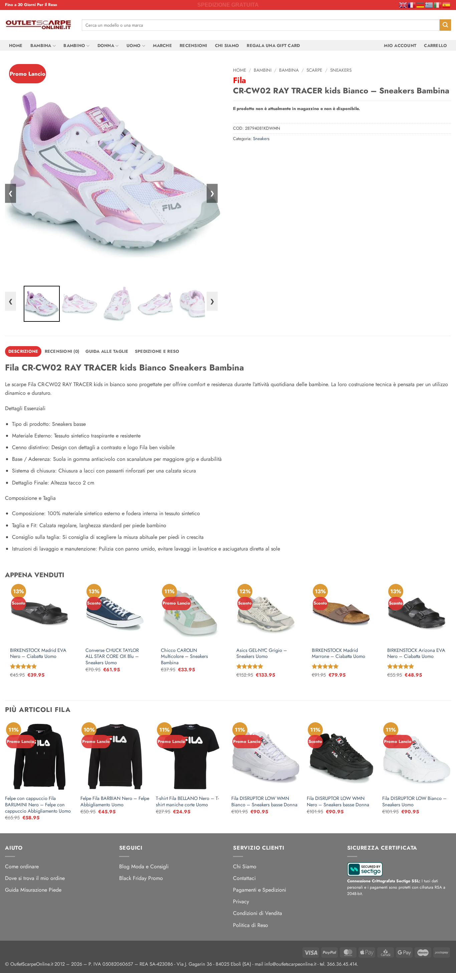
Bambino (74, 45)
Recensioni (193, 45)
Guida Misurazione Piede (33, 890)
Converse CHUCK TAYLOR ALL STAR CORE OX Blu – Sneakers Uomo (112, 656)
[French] (412, 5)
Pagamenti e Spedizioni (259, 890)
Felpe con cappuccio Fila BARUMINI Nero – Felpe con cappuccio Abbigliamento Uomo (38, 804)
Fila (239, 80)
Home (16, 45)
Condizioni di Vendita (257, 913)
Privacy (241, 901)
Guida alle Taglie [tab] (106, 351)
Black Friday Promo (141, 878)
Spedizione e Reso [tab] (157, 351)
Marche (162, 45)
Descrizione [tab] (23, 351)
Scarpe (314, 70)
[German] (420, 5)
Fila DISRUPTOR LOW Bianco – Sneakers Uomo (414, 801)
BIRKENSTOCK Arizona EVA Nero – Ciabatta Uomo (416, 653)
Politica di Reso (250, 925)
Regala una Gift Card (273, 45)
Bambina (40, 45)
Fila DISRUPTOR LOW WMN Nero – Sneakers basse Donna (338, 801)
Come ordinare (22, 866)
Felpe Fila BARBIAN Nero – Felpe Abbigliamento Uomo (114, 801)
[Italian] (438, 5)
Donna (105, 45)
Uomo (134, 45)
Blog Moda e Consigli (144, 866)
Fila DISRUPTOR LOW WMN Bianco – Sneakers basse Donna (264, 801)
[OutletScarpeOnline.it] (38, 25)
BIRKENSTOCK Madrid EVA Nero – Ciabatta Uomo (38, 653)
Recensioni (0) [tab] (62, 351)
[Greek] (429, 5)
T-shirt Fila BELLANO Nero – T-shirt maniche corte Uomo (187, 801)
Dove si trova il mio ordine (35, 878)
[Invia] (445, 25)
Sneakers (341, 70)
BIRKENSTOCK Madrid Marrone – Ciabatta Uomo (338, 653)
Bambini (262, 70)
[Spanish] (446, 5)
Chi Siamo (227, 45)
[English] (403, 5)
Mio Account (400, 45)
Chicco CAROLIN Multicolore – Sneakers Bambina (184, 656)
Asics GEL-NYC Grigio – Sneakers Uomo (261, 653)
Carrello (435, 45)
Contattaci (244, 878)
